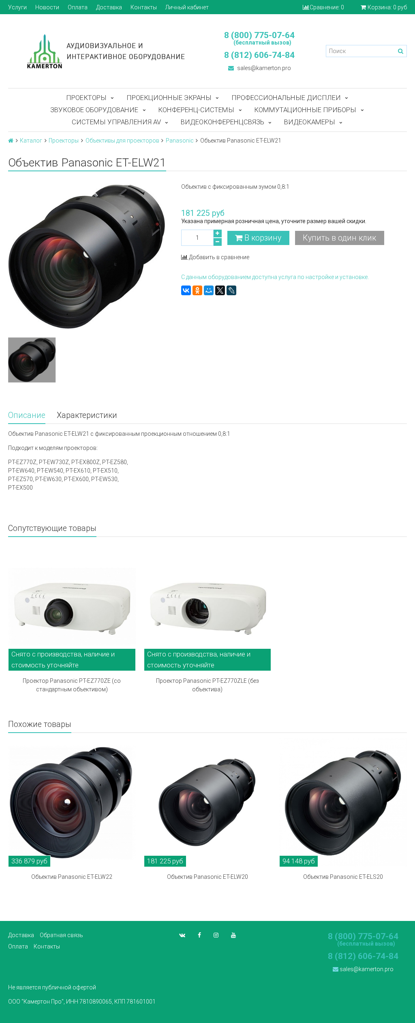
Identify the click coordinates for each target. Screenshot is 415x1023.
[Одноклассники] (197, 290)
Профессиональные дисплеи (286, 98)
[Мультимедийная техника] (103, 51)
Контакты (143, 7)
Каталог (31, 140)
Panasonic (180, 140)
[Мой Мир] (209, 290)
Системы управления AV (116, 122)
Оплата (78, 7)
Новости (47, 7)
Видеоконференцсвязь (222, 122)
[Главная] (10, 140)
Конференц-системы (196, 110)
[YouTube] (233, 935)
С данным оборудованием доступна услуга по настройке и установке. (275, 277)
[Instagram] (216, 935)
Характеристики (87, 415)
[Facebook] (199, 935)
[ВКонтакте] (186, 290)
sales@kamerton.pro (263, 68)
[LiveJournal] (231, 290)
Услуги (17, 7)
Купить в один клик (339, 238)
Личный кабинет (187, 7)
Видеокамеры (309, 122)
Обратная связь (61, 935)
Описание (26, 415)
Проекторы (86, 98)
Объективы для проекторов (122, 140)
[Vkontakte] (182, 935)
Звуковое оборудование (94, 110)
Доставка (109, 7)
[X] (220, 290)
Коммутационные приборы (305, 110)
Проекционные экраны (169, 98)
